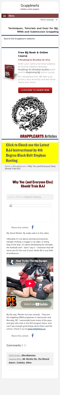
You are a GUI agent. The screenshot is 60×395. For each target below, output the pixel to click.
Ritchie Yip (31, 359)
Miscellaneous (29, 355)
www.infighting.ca (36, 329)
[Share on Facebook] (32, 227)
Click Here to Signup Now (35, 90)
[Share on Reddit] (39, 227)
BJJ (24, 359)
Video (28, 363)
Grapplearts (29, 6)
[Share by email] (46, 227)
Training (21, 363)
